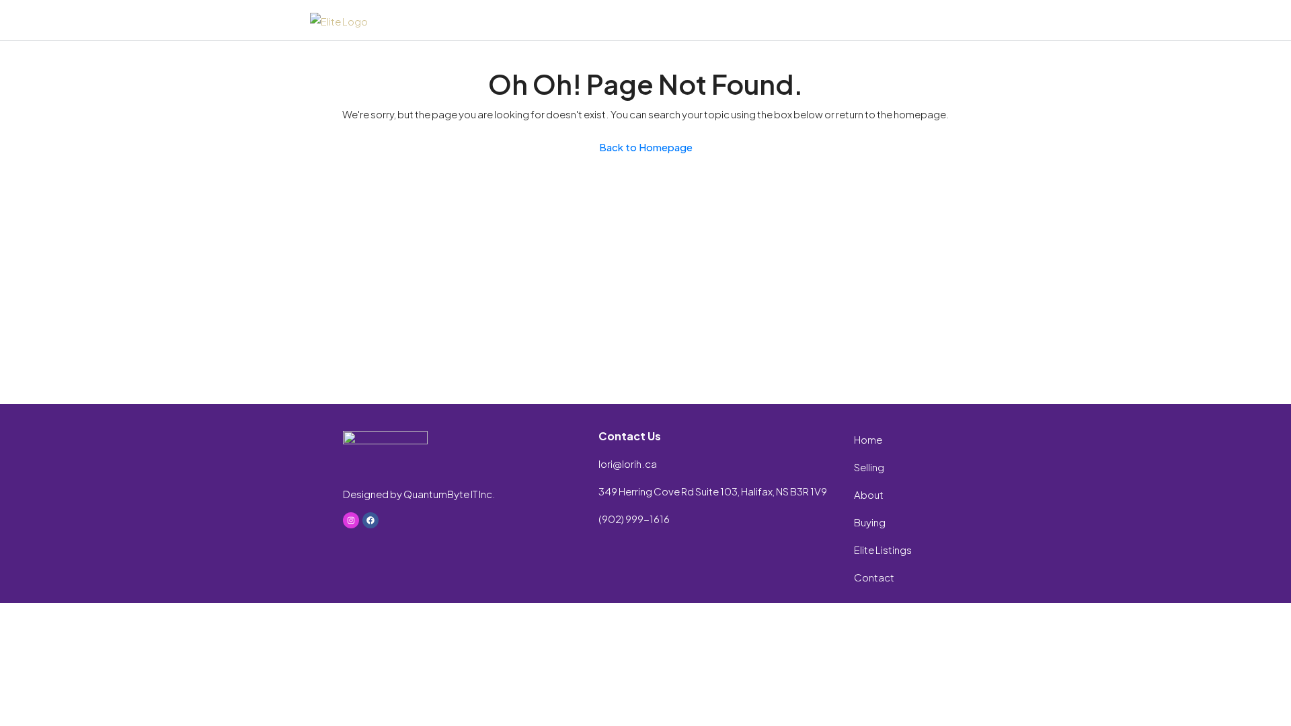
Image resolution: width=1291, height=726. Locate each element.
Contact (874, 577)
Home (868, 439)
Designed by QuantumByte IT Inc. (419, 493)
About (869, 494)
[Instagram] (351, 520)
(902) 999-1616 (634, 518)
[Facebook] (370, 520)
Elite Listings (883, 549)
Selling (869, 466)
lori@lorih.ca (627, 463)
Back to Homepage (646, 146)
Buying (870, 522)
